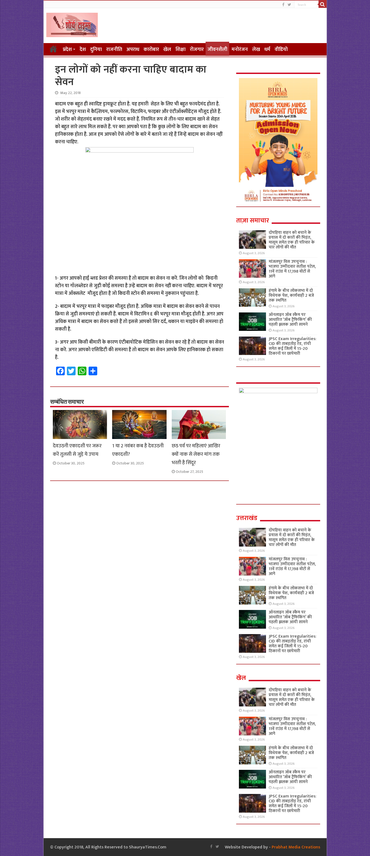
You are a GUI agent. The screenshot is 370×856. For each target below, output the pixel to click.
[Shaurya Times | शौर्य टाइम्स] (72, 23)
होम (53, 48)
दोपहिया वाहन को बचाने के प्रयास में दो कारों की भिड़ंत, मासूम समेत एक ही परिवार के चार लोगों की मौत (292, 240)
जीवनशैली (217, 49)
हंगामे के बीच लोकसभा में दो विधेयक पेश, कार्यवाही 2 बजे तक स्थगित (291, 295)
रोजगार (197, 49)
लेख (256, 49)
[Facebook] (283, 4)
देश (83, 49)
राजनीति (114, 49)
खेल (167, 49)
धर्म (267, 49)
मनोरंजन (240, 49)
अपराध (132, 49)
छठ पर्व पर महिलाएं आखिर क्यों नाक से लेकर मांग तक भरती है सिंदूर (196, 454)
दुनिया (96, 49)
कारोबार (151, 49)
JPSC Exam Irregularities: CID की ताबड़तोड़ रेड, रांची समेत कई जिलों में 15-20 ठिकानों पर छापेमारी (292, 346)
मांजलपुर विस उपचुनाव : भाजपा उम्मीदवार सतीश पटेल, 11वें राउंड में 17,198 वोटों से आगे (292, 269)
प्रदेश (67, 49)
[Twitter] (289, 4)
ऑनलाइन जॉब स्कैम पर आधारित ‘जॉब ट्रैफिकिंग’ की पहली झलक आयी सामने (290, 319)
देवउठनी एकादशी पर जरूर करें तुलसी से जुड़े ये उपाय (77, 450)
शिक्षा (181, 49)
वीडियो (281, 49)
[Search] (323, 4)
